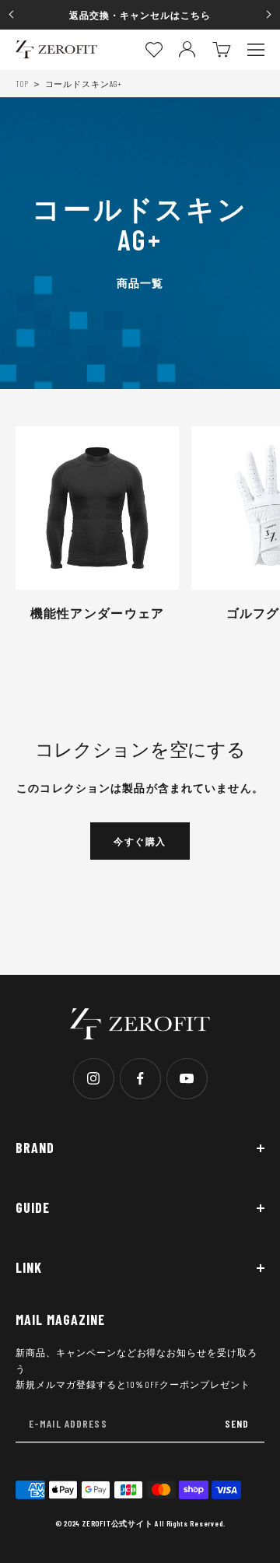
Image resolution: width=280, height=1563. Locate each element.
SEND (237, 1423)
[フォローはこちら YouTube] (186, 1078)
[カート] (222, 49)
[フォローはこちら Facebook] (140, 1078)
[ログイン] (187, 49)
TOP (22, 84)
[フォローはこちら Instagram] (93, 1078)
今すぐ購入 (140, 841)
